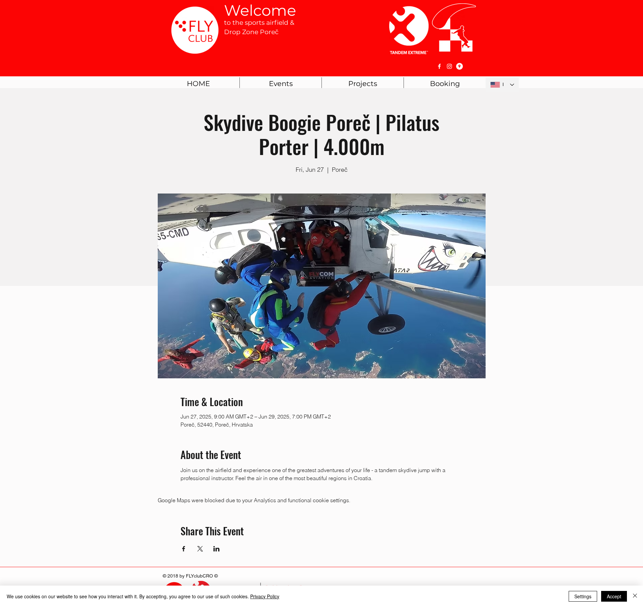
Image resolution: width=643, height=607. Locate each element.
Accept (614, 596)
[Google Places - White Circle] (459, 66)
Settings (582, 596)
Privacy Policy (264, 596)
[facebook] (439, 66)
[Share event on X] (200, 548)
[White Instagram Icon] (449, 66)
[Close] (635, 596)
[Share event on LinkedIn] (216, 548)
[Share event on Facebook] (184, 548)
